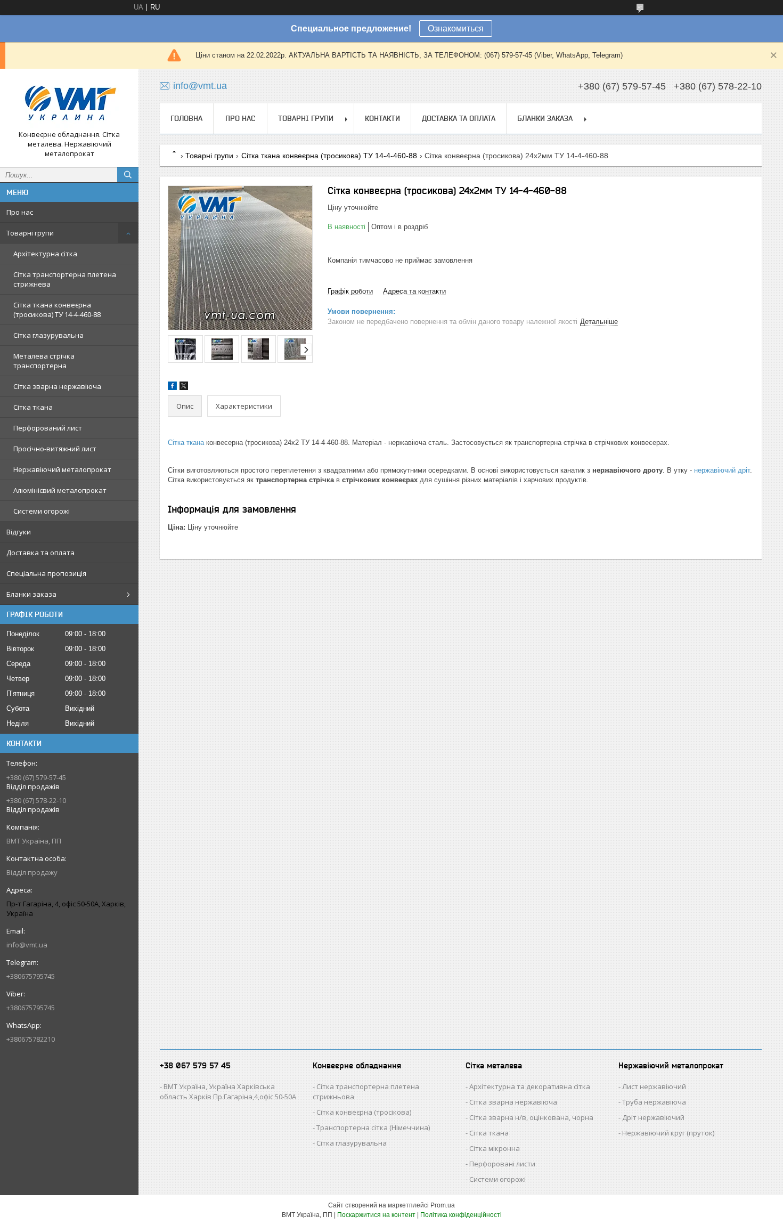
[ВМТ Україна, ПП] (69, 103)
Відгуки (18, 532)
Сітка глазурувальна (48, 335)
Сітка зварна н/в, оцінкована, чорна (531, 1117)
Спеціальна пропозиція (46, 573)
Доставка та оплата (40, 552)
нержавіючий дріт (722, 470)
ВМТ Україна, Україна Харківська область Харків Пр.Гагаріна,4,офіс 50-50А (228, 1091)
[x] (184, 388)
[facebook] (172, 388)
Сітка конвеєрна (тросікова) (363, 1112)
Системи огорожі (41, 511)
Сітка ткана (33, 407)
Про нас (19, 212)
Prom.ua (442, 1205)
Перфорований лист (47, 428)
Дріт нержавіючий (653, 1117)
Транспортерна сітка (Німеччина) (373, 1127)
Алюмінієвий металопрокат (60, 490)
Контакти (382, 118)
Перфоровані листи (502, 1164)
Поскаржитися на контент (376, 1215)
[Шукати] (127, 175)
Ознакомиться (456, 28)
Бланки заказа (31, 594)
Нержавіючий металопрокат (62, 469)
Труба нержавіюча (654, 1102)
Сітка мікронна (494, 1148)
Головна (186, 118)
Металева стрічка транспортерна (44, 360)
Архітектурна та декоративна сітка (529, 1086)
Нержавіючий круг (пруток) (668, 1133)
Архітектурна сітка (45, 253)
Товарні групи (30, 233)
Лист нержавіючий (654, 1086)
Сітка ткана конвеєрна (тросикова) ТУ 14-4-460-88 (57, 309)
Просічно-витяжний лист (54, 448)
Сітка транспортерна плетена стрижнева (64, 279)
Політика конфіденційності (461, 1215)
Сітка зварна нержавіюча (57, 386)
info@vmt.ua (26, 945)
